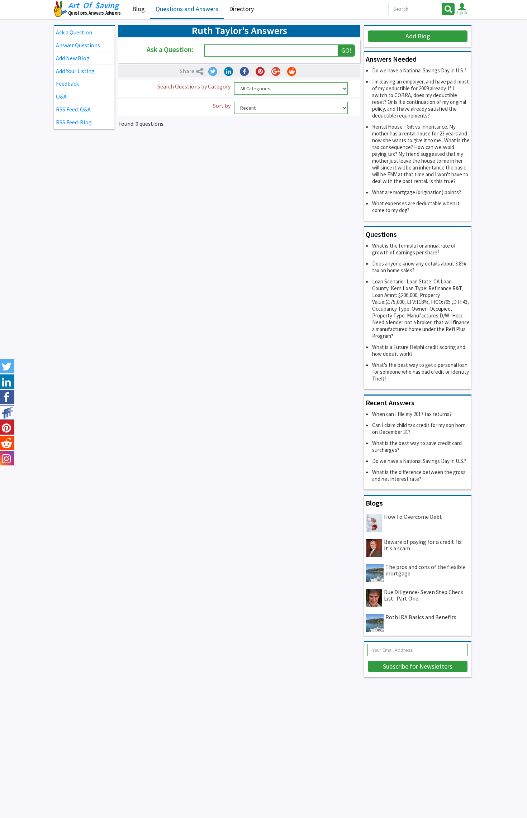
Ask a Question (74, 32)
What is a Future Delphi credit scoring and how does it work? (418, 350)
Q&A (61, 96)
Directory (241, 9)
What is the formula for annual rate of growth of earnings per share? (414, 249)
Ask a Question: (170, 49)
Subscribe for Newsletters (417, 666)
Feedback (67, 83)
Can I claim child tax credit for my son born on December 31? (419, 428)
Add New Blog (73, 58)
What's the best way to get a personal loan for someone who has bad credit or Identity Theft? (420, 372)
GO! (346, 50)
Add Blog (417, 36)
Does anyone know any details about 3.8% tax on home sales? (419, 267)
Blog (138, 9)
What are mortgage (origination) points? (416, 192)
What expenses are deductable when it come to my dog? (416, 207)
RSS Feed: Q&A (73, 109)
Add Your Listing (75, 71)
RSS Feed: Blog (74, 122)
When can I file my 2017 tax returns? (412, 414)
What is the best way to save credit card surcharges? (417, 446)
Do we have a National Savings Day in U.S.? (419, 70)
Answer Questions (78, 45)
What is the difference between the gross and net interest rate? (419, 475)
